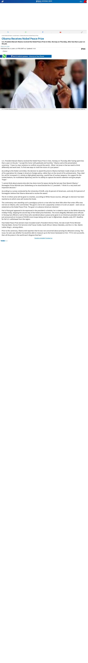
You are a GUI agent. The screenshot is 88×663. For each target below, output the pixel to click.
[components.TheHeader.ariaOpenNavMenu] (13, 1)
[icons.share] (85, 1)
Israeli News (16, 35)
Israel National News (7, 35)
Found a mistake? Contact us (43, 238)
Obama (5, 51)
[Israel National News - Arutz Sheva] (44, 1)
